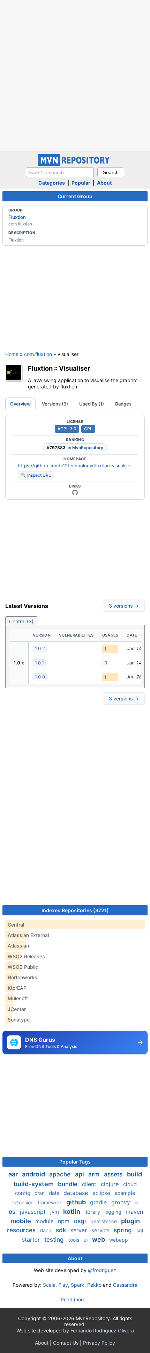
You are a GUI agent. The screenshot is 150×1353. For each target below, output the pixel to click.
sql (139, 1230)
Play (63, 1285)
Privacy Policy (99, 1343)
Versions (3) (55, 404)
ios (12, 1211)
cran (40, 1193)
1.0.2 (40, 648)
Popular (81, 183)
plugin (130, 1221)
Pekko (94, 1285)
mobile (21, 1221)
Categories (51, 183)
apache (60, 1174)
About (104, 183)
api (80, 1174)
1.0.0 (40, 676)
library (93, 1212)
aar (13, 1174)
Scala (49, 1285)
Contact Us (65, 1343)
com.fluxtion (38, 354)
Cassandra (125, 1285)
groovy (121, 1202)
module (45, 1221)
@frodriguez (102, 1270)
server (79, 1230)
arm (94, 1174)
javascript (33, 1211)
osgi (81, 1221)
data (55, 1193)
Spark (77, 1285)
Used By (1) (91, 404)
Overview (20, 404)
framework (50, 1202)
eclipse (102, 1193)
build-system (34, 1184)
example (124, 1193)
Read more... (75, 1299)
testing (55, 1239)
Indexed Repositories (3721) (75, 910)
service (101, 1230)
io (136, 1202)
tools (74, 1240)
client (90, 1184)
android (34, 1174)
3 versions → (124, 606)
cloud (130, 1184)
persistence (104, 1221)
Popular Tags (75, 1162)
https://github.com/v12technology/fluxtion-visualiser (75, 465)
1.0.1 (39, 663)
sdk (62, 1230)
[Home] (75, 164)
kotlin (72, 1211)
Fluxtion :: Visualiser (59, 368)
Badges (123, 404)
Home (11, 354)
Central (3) (21, 621)
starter (32, 1239)
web (99, 1239)
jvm (55, 1212)
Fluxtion (17, 217)
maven (134, 1211)
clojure (110, 1184)
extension (23, 1202)
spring (124, 1230)
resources (22, 1230)
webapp (118, 1240)
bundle (68, 1184)
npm (64, 1221)
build (134, 1174)
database (76, 1192)
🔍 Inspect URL (36, 475)
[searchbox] (60, 172)
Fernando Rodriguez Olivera (102, 1330)
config (23, 1193)
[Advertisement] (75, 75)
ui (86, 1239)
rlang (46, 1230)
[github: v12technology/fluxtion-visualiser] (75, 492)
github (76, 1202)
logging (113, 1212)
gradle (99, 1202)
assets (114, 1174)
